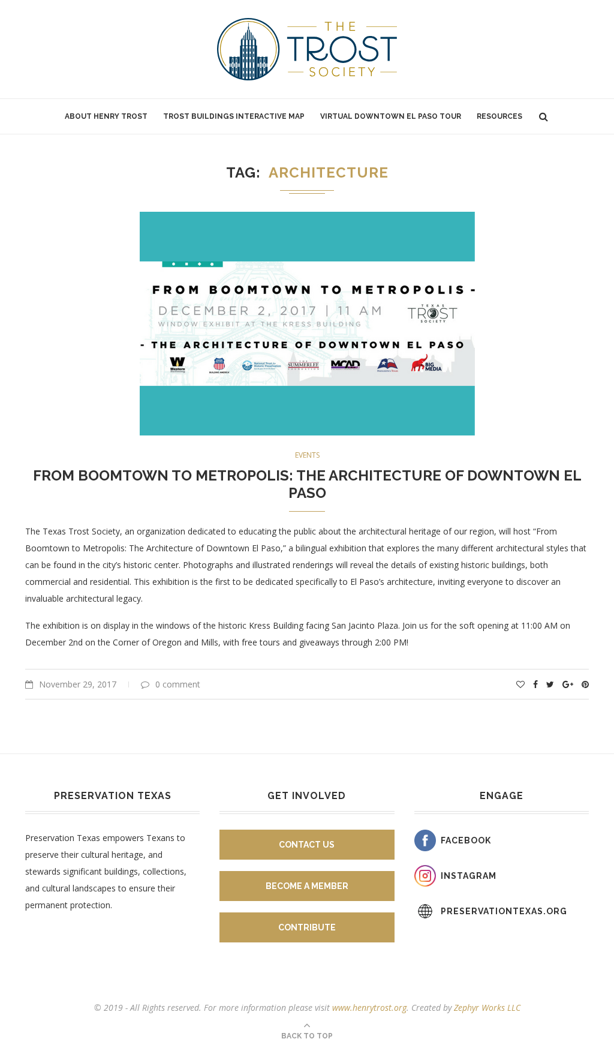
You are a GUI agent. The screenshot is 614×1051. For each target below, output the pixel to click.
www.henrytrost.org (369, 1007)
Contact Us (307, 844)
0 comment (177, 684)
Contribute (307, 927)
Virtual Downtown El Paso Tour (390, 116)
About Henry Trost (106, 116)
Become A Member (307, 886)
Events (307, 455)
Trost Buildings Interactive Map (234, 116)
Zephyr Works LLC (487, 1007)
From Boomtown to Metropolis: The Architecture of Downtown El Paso (307, 484)
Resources (499, 116)
